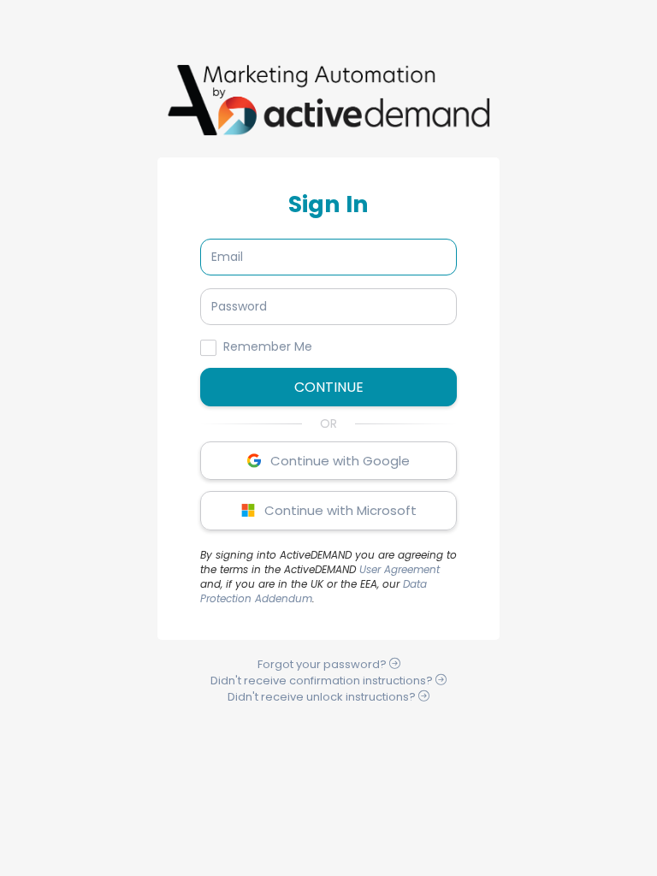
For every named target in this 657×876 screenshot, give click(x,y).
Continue (329, 387)
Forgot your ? (323, 664)
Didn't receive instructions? (322, 680)
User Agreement (399, 569)
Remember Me (267, 346)
